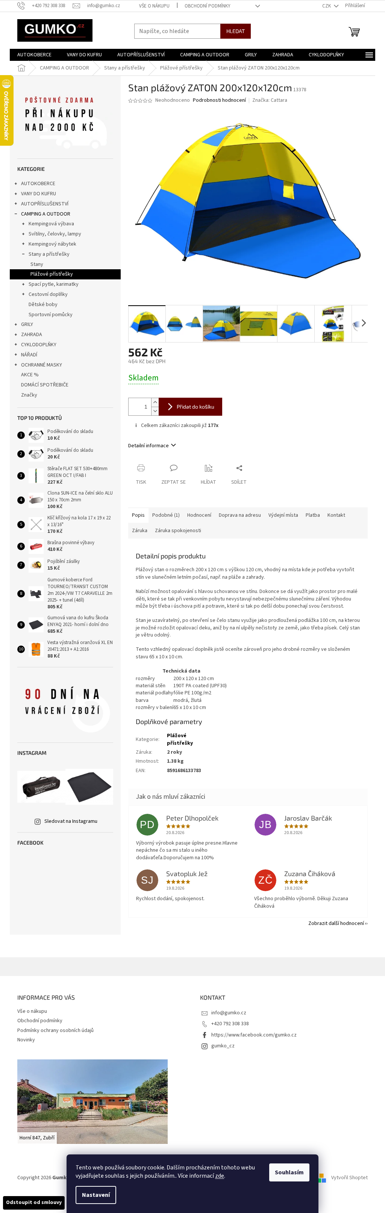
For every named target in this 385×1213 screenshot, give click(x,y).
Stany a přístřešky (49, 254)
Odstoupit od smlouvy (34, 1202)
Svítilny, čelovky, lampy (55, 234)
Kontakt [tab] (336, 515)
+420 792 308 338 (230, 1023)
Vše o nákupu (154, 6)
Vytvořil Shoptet (349, 1177)
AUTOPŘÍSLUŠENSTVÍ (44, 204)
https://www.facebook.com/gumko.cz (254, 1035)
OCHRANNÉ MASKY (41, 365)
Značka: (269, 100)
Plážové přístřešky (51, 274)
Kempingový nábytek (52, 244)
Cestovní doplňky (48, 294)
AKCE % (30, 375)
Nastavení (96, 1195)
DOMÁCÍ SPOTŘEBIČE (44, 385)
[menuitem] (34, 55)
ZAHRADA (31, 334)
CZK (327, 6)
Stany (36, 264)
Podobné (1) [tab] (166, 515)
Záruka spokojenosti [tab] (178, 530)
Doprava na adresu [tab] (240, 515)
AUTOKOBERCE (38, 183)
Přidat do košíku (195, 406)
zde (219, 1176)
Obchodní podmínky (207, 6)
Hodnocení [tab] (199, 515)
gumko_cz (223, 1046)
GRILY (27, 324)
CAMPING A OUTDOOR (45, 214)
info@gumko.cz (228, 1013)
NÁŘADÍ (29, 355)
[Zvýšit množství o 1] (155, 402)
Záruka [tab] (139, 530)
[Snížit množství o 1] (155, 411)
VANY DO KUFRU (38, 194)
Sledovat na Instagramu (70, 821)
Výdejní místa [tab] (283, 515)
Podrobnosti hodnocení (219, 100)
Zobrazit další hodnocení (336, 923)
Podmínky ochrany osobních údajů (55, 1030)
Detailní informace (148, 446)
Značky (29, 395)
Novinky (26, 1040)
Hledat (235, 31)
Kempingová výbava (51, 224)
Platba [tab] (313, 515)
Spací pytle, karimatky (54, 284)
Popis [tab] (138, 515)
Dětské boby (43, 304)
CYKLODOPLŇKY (38, 345)
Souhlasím (289, 1172)
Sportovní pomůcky (51, 314)
